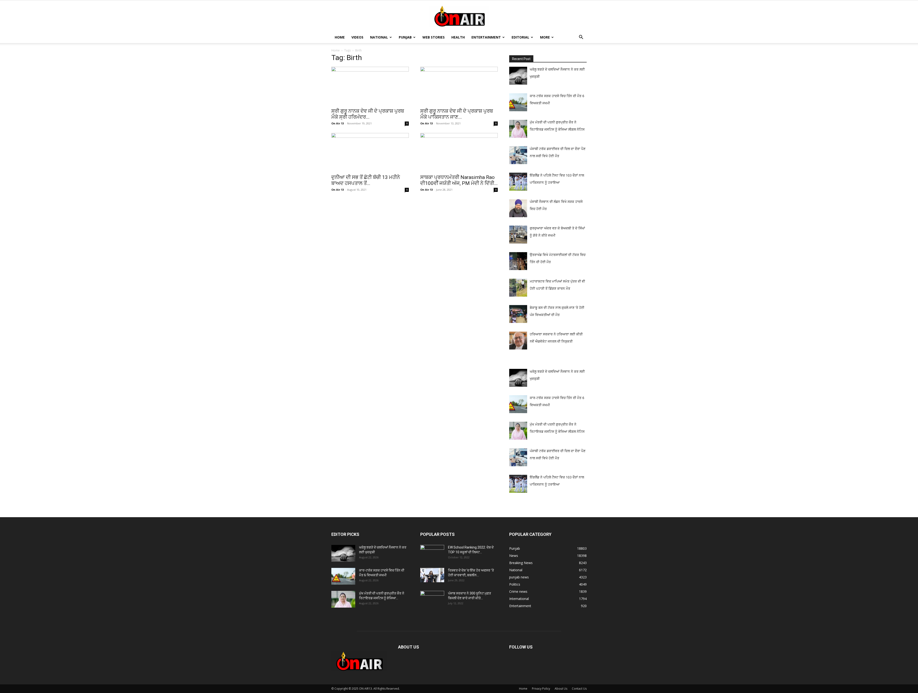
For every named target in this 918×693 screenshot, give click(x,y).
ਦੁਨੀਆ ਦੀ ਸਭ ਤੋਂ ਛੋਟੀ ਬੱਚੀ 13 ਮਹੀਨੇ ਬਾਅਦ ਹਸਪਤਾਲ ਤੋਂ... (365, 180)
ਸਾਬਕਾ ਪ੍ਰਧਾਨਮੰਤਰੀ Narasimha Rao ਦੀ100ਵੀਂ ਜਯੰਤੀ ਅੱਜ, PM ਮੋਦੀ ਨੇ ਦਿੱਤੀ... (459, 180)
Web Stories (433, 37)
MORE (545, 37)
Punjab (405, 37)
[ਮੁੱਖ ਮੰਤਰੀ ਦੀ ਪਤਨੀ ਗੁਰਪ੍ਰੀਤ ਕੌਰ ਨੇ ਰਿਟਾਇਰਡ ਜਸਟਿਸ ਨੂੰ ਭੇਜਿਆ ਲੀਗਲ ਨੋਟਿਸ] (343, 599)
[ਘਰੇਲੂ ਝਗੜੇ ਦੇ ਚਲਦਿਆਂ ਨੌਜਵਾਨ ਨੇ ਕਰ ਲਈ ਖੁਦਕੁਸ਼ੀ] (343, 553)
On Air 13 (337, 123)
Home (340, 37)
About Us (561, 689)
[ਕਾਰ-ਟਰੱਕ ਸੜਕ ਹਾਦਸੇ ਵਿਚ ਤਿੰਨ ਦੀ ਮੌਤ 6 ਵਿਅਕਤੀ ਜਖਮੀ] (343, 576)
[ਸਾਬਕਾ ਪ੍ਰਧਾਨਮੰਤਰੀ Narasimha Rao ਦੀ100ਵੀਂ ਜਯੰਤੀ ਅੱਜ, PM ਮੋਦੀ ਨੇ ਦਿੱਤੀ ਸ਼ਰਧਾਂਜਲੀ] (459, 152)
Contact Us (579, 689)
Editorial (520, 37)
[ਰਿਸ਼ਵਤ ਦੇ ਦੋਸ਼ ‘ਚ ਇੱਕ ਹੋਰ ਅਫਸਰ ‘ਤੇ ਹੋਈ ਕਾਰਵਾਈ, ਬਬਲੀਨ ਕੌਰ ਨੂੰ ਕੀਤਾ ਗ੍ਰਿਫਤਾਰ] (432, 575)
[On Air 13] (459, 16)
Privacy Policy (541, 689)
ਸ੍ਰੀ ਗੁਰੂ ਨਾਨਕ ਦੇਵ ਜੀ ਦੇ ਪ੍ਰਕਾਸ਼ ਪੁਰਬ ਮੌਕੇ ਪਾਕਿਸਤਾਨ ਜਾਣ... (456, 114)
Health (458, 37)
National (379, 37)
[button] (581, 37)
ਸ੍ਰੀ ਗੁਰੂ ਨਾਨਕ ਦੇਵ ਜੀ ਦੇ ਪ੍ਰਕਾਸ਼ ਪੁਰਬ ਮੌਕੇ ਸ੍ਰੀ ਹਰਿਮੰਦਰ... (367, 114)
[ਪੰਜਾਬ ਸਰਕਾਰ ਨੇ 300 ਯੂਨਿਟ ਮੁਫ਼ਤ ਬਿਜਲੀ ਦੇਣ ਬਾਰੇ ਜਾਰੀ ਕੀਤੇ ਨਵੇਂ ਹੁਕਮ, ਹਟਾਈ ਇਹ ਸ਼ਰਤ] (432, 598)
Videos (357, 37)
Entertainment (486, 37)
